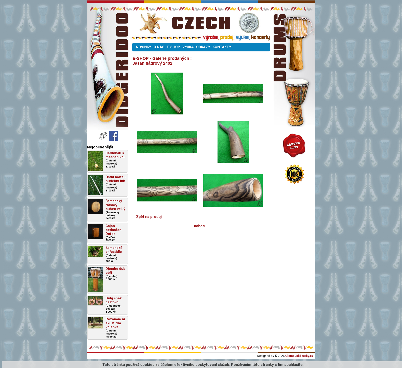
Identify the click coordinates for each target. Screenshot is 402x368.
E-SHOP (173, 47)
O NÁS (159, 47)
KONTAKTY (222, 47)
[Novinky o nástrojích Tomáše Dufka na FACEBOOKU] (104, 140)
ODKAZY (203, 47)
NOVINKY (143, 47)
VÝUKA (188, 47)
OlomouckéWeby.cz (299, 356)
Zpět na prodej (149, 216)
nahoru (200, 226)
